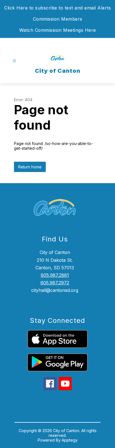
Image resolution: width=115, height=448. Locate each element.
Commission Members (57, 19)
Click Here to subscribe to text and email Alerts (57, 8)
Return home (30, 166)
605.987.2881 (55, 275)
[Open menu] (14, 61)
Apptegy (70, 440)
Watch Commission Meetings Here (57, 30)
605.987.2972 (54, 282)
